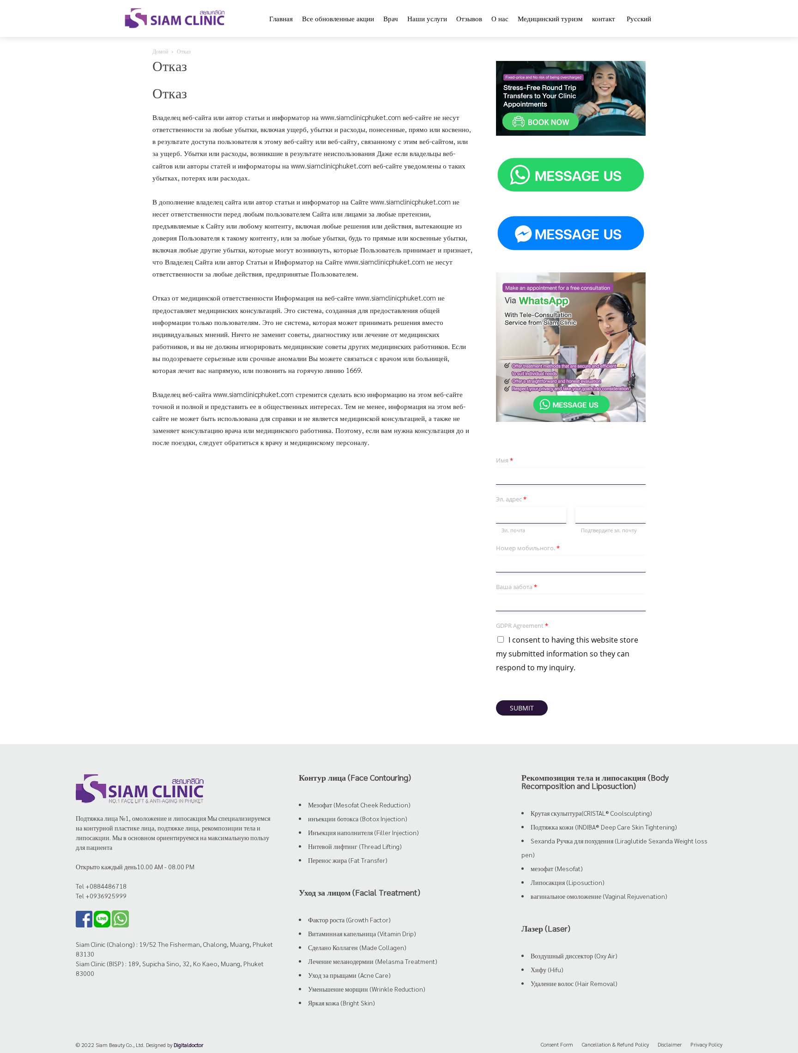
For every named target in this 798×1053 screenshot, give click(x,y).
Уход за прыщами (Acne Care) (349, 975)
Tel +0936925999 (101, 895)
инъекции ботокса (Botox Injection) (357, 818)
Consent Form (557, 1044)
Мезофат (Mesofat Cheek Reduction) (359, 804)
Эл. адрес (511, 499)
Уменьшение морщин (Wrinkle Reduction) (366, 989)
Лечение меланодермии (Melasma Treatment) (372, 961)
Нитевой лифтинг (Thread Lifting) (355, 846)
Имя (504, 460)
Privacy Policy (706, 1044)
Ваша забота (516, 587)
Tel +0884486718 (101, 886)
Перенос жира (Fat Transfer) (347, 860)
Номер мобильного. (528, 548)
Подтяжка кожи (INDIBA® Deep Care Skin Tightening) (604, 827)
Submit (522, 708)
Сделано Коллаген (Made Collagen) (357, 947)
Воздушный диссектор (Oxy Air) (574, 955)
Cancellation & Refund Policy (615, 1044)
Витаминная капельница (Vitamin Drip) (362, 933)
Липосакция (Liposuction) (568, 882)
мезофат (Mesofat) (557, 868)
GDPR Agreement (522, 626)
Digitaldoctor (188, 1044)
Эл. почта (513, 530)
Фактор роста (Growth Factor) (349, 919)
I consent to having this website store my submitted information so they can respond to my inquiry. (567, 654)
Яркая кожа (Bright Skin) (341, 1003)
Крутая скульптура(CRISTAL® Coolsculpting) (591, 813)
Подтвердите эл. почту (609, 530)
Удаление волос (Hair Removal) (574, 983)
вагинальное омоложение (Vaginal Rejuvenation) (599, 896)
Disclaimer (670, 1044)
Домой (160, 51)
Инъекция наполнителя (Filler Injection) (363, 832)
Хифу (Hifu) (547, 969)
